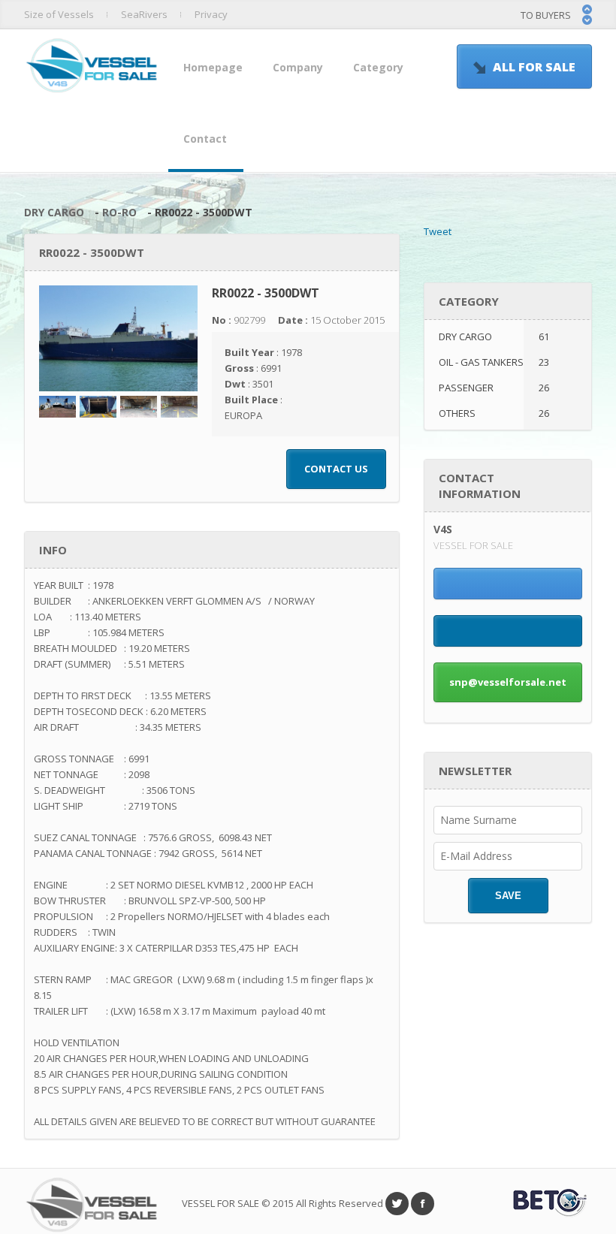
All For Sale (534, 67)
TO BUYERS (546, 15)
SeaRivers (144, 14)
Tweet (437, 231)
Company (298, 67)
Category (378, 67)
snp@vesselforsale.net (507, 682)
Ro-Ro (119, 212)
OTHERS (494, 413)
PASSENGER (494, 387)
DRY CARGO (54, 212)
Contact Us (336, 468)
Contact (205, 138)
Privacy (211, 14)
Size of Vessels (59, 14)
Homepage (213, 67)
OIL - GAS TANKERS (494, 362)
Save (508, 895)
